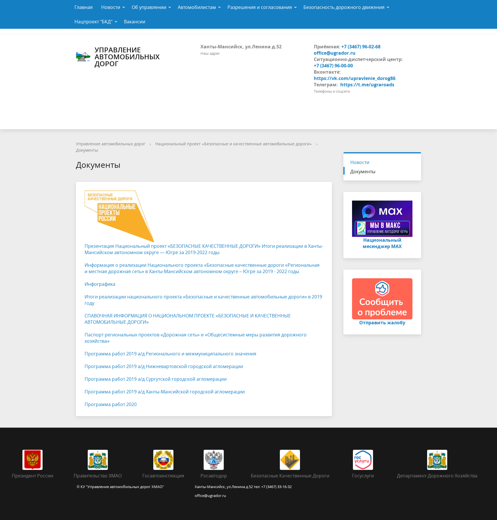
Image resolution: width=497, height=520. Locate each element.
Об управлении (149, 7)
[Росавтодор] (214, 459)
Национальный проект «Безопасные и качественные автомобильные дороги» (233, 143)
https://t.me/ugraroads (367, 84)
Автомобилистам (197, 7)
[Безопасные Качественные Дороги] (290, 459)
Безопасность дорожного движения (344, 7)
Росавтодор (213, 476)
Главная (83, 7)
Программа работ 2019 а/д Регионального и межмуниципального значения (170, 354)
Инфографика (100, 284)
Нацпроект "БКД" (93, 21)
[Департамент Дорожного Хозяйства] (437, 459)
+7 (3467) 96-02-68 (361, 46)
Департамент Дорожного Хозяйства (437, 476)
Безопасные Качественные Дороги (290, 476)
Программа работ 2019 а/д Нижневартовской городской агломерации (164, 366)
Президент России (32, 476)
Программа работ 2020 (111, 404)
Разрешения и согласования (260, 7)
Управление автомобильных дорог (127, 56)
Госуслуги (363, 476)
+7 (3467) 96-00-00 (333, 65)
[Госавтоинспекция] (163, 459)
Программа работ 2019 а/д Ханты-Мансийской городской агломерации (165, 391)
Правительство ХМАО (98, 476)
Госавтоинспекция (163, 476)
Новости (110, 7)
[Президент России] (32, 459)
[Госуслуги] (363, 459)
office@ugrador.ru (334, 53)
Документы (87, 150)
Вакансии (134, 21)
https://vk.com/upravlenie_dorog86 (354, 78)
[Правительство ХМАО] (98, 459)
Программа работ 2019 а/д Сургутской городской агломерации (156, 379)
